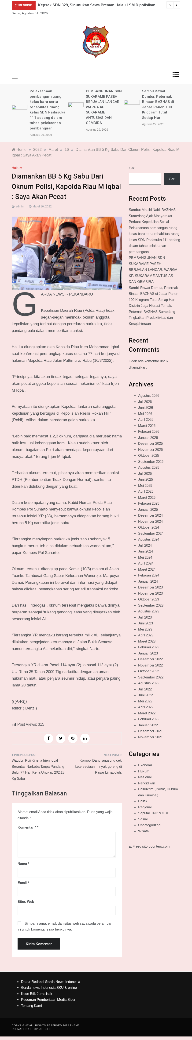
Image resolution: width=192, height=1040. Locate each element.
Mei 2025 (145, 485)
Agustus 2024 (148, 539)
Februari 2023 (148, 647)
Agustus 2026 (148, 395)
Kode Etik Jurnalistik (36, 994)
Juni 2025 (145, 479)
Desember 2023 (150, 587)
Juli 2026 (145, 402)
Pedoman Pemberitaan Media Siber (48, 999)
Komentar (27, 827)
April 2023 (145, 635)
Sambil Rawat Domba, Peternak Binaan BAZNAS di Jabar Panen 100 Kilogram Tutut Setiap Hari (153, 294)
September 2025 (150, 462)
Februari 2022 (148, 719)
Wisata (143, 831)
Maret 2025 (146, 497)
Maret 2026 (146, 426)
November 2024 (150, 521)
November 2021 (150, 737)
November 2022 (150, 665)
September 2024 (150, 533)
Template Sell (41, 1029)
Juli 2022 (145, 689)
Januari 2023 (148, 653)
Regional (144, 807)
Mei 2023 (145, 629)
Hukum (17, 168)
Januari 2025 (148, 509)
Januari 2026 (148, 438)
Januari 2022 (148, 725)
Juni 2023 (145, 623)
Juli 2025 (145, 473)
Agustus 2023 (148, 611)
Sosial (143, 819)
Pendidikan (146, 783)
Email (23, 883)
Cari (132, 168)
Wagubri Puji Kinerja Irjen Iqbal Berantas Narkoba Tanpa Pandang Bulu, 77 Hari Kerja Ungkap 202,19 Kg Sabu (38, 769)
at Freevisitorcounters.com (149, 846)
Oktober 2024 (148, 527)
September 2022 (150, 677)
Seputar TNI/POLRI (153, 813)
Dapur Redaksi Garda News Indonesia (50, 982)
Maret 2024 (146, 569)
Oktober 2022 (148, 671)
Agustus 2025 (148, 467)
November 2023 (150, 593)
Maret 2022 (146, 713)
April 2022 (145, 707)
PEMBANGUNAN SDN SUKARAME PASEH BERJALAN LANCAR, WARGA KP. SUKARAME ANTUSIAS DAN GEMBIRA (104, 107)
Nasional (144, 777)
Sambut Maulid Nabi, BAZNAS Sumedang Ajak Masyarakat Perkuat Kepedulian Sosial (152, 216)
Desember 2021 (150, 731)
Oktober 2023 (148, 599)
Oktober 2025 (148, 455)
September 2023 (150, 605)
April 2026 (145, 419)
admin (20, 206)
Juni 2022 (145, 695)
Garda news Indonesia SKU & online (49, 987)
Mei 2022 (145, 701)
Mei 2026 (145, 414)
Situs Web (26, 902)
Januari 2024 (148, 581)
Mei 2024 (145, 557)
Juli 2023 (145, 617)
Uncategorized (149, 825)
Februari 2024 (148, 575)
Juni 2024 (145, 551)
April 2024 (145, 563)
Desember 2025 (150, 443)
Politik (142, 801)
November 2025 (150, 450)
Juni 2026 (145, 407)
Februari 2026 (148, 431)
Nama (23, 864)
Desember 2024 (150, 515)
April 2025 (145, 491)
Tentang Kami (31, 1006)
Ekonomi (145, 765)
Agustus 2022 (148, 683)
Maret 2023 (146, 641)
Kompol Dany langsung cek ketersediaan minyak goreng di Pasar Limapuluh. (98, 766)
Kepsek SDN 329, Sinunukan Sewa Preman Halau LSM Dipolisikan (96, 5)
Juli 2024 (145, 545)
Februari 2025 (148, 503)
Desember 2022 (150, 659)
